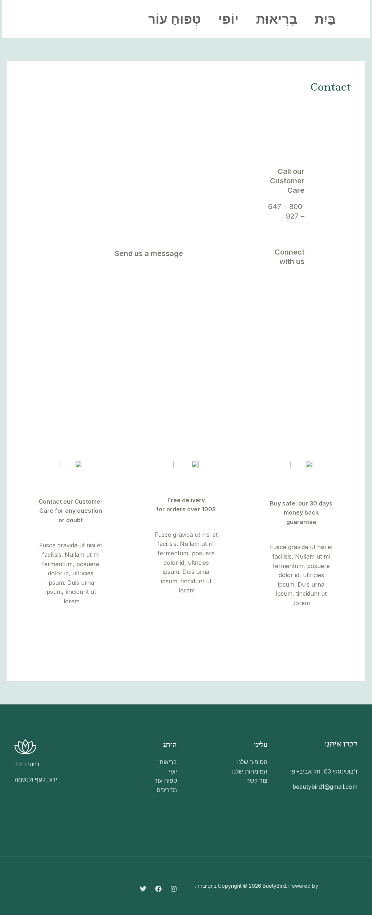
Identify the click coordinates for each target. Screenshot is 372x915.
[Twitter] (80, 19)
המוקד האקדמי (33, 809)
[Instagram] (112, 19)
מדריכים (167, 790)
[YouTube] (299, 279)
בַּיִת (325, 19)
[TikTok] (299, 298)
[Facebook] (96, 19)
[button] (42, 19)
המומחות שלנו (249, 771)
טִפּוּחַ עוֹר (174, 19)
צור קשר (257, 780)
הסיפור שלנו (252, 762)
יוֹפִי (228, 19)
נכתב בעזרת (68, 809)
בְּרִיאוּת (276, 19)
